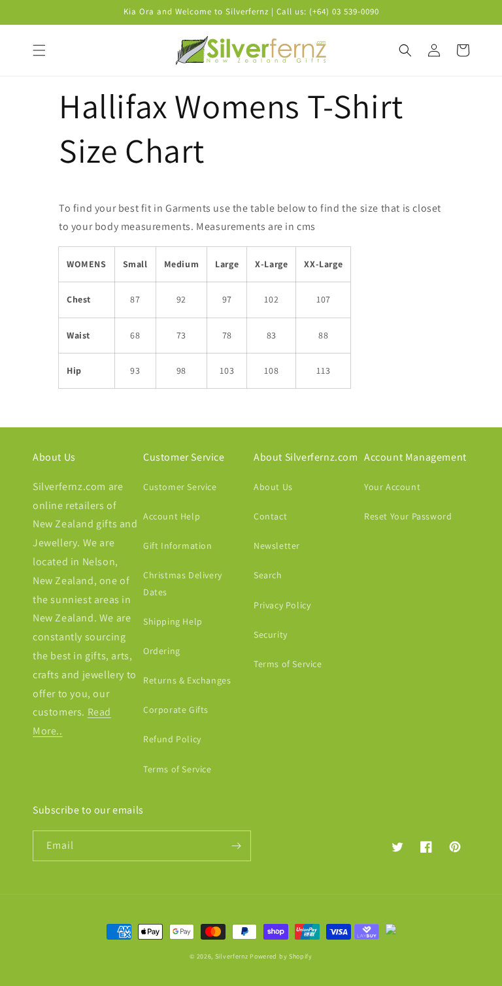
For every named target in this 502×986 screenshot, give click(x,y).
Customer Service (180, 487)
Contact (270, 516)
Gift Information (177, 545)
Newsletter (277, 545)
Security (271, 634)
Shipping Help (173, 621)
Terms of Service (177, 769)
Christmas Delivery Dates (182, 583)
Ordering (161, 651)
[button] (39, 50)
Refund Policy (172, 739)
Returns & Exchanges (187, 680)
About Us (273, 487)
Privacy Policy (282, 605)
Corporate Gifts (176, 709)
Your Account (392, 487)
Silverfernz (231, 956)
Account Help (171, 516)
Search (268, 575)
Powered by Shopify (281, 956)
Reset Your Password (408, 516)
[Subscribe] (236, 845)
